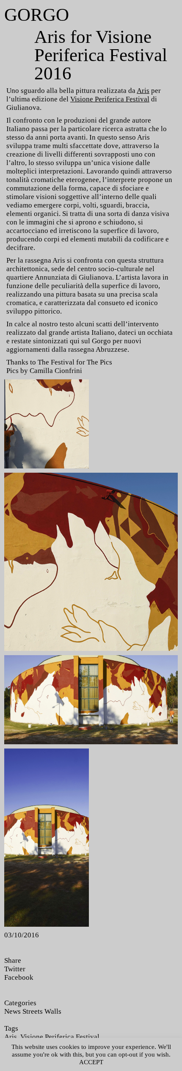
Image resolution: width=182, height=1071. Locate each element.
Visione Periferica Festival (109, 99)
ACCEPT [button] (91, 1062)
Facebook (18, 977)
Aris (143, 91)
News (12, 1011)
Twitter (14, 969)
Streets (32, 1011)
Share (12, 960)
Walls (52, 1011)
